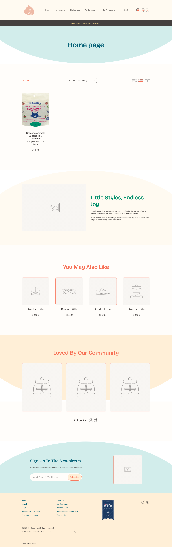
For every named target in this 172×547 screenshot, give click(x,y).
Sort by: (72, 80)
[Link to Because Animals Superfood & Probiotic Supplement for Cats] (35, 109)
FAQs (24, 507)
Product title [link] (35, 309)
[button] (92, 10)
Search (24, 504)
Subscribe (74, 477)
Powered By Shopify (30, 543)
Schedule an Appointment (67, 511)
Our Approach (62, 504)
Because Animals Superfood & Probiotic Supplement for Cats (35, 139)
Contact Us (61, 515)
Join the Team (62, 507)
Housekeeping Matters (31, 511)
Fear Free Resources (30, 515)
